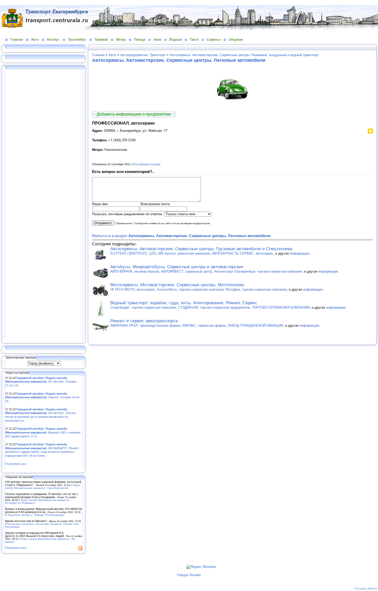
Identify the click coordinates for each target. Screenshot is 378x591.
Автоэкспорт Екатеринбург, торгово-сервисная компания (258, 271)
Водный (175, 39)
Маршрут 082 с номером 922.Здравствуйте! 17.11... (42, 432)
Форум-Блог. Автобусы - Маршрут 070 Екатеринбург (36, 515)
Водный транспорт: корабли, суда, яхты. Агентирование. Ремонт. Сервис (183, 302)
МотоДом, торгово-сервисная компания (256, 289)
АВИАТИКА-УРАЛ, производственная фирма (145, 325)
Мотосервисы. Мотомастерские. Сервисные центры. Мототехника (177, 284)
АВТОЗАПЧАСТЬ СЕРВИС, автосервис (242, 253)
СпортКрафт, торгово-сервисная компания (143, 307)
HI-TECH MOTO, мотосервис (132, 289)
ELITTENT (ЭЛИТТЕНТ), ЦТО (133, 253)
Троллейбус (77, 39)
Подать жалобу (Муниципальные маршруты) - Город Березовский (42, 486)
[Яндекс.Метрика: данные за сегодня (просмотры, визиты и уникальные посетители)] (201, 567)
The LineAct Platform (365, 588)
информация (299, 253)
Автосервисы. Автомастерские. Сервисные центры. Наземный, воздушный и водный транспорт (244, 55)
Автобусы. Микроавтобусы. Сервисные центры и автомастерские (176, 266)
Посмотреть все (15, 463)
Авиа (157, 39)
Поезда (139, 39)
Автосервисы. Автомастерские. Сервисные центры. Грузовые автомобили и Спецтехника (201, 248)
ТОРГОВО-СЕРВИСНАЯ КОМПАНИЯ (281, 307)
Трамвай (101, 39)
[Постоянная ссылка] (146, 164)
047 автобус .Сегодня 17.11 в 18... (40, 381)
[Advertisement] (43, 205)
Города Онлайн (189, 575)
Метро (121, 39)
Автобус (53, 39)
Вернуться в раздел (181, 235)
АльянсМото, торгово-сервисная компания (190, 289)
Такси (194, 39)
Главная (16, 39)
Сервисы (213, 39)
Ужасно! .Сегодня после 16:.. (42, 397)
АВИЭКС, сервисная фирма (204, 325)
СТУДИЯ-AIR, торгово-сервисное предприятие (214, 307)
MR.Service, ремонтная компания (184, 253)
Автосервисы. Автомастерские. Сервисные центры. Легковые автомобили (178, 60)
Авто (35, 39)
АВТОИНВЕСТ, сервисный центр (186, 271)
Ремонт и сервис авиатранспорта (144, 320)
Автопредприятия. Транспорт (143, 55)
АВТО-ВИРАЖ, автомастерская (134, 271)
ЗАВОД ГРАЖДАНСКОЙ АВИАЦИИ (255, 325)
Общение (236, 39)
